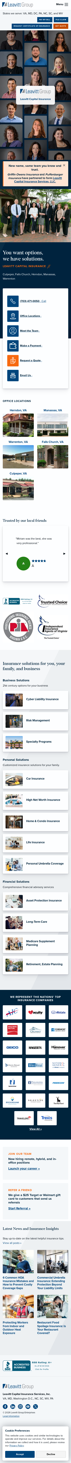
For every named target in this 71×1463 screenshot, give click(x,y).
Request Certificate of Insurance (32, 26)
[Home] (18, 1386)
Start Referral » (19, 1208)
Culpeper (8, 274)
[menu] (66, 4)
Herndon (37, 274)
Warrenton (9, 278)
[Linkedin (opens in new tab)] (14, 1407)
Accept (20, 1454)
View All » (35, 1129)
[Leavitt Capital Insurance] (17, 4)
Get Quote (60, 26)
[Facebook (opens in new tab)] (6, 1407)
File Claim (61, 20)
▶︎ (65, 553)
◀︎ (8, 553)
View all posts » (12, 1243)
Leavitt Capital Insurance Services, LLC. (38, 179)
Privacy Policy (16, 1445)
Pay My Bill (44, 20)
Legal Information (11, 1416)
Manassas (49, 274)
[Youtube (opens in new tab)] (29, 1407)
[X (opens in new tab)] (37, 1407)
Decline (51, 1454)
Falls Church (22, 274)
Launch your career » (24, 1169)
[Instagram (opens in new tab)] (22, 1407)
